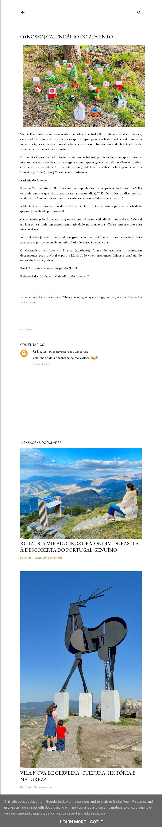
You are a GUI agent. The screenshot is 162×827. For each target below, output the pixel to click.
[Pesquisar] (139, 12)
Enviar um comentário (48, 557)
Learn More (73, 821)
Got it (97, 821)
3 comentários (43, 787)
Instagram (30, 302)
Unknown (40, 351)
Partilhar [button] (25, 329)
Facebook (134, 297)
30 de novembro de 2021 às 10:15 (68, 351)
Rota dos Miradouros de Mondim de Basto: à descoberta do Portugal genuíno (79, 546)
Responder (41, 364)
